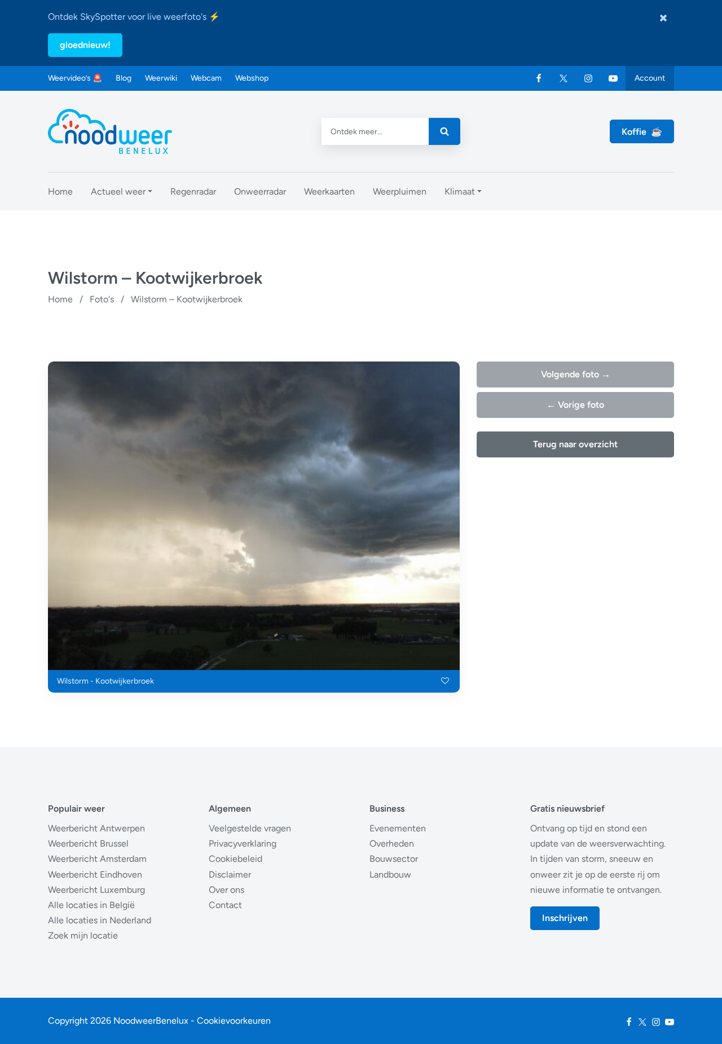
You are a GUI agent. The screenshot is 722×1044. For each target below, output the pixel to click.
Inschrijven (565, 918)
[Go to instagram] (588, 78)
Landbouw (390, 874)
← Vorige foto (575, 404)
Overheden (391, 843)
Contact (225, 905)
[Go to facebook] (538, 78)
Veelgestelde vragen (250, 828)
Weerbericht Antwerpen (96, 828)
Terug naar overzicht (575, 444)
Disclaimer (230, 874)
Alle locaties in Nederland (99, 920)
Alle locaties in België (91, 905)
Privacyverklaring (242, 843)
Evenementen (397, 828)
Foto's (102, 299)
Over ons (226, 889)
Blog (123, 78)
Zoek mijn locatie (83, 935)
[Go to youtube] (613, 78)
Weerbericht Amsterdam (97, 858)
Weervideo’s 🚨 (75, 78)
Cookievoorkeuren (234, 1020)
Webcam (206, 78)
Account (650, 78)
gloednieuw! (85, 44)
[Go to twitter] (563, 78)
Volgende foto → (575, 374)
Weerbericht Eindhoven (95, 874)
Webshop (251, 78)
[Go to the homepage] (110, 131)
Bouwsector (393, 858)
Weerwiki (161, 78)
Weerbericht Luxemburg (96, 889)
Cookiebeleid (235, 858)
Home (60, 299)
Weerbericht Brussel (88, 843)
